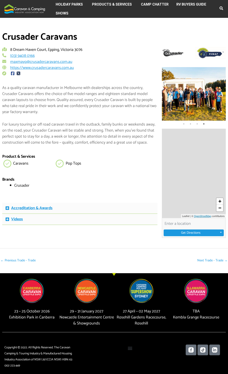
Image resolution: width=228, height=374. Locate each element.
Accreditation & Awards (32, 208)
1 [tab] (183, 124)
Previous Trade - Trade (18, 260)
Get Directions (190, 233)
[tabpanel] (194, 94)
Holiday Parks (69, 4)
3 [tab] (197, 124)
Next (221, 94)
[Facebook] (12, 73)
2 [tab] (190, 124)
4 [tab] (204, 124)
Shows (62, 13)
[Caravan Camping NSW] (24, 8)
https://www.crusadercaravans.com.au (42, 67)
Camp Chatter (155, 4)
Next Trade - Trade (212, 260)
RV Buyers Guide (191, 4)
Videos (17, 219)
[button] (222, 9)
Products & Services (112, 4)
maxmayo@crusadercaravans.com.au (41, 61)
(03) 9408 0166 (22, 55)
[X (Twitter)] (18, 73)
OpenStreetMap (202, 216)
